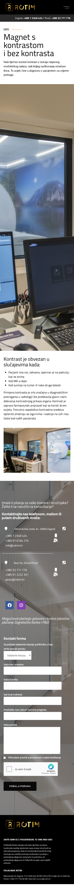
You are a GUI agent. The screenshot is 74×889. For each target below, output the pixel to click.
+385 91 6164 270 (17, 540)
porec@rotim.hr (15, 579)
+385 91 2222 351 (17, 574)
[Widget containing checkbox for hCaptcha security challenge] (31, 769)
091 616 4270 (45, 876)
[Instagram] (21, 605)
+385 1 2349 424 (16, 536)
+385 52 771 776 (16, 570)
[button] (66, 7)
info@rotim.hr (14, 545)
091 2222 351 (30, 878)
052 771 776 (16, 878)
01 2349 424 (31, 876)
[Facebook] (9, 605)
